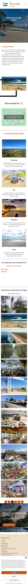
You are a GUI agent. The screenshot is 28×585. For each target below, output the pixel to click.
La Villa (3, 542)
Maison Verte (4, 546)
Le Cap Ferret (4, 551)
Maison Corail (4, 545)
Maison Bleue (4, 543)
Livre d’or (3, 550)
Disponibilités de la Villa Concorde (9, 553)
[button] (26, 557)
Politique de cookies (9, 583)
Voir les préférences (14, 580)
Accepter (14, 572)
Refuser (14, 576)
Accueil (3, 540)
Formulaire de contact (6, 555)
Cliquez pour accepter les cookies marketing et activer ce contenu (14, 119)
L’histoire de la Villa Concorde (8, 548)
